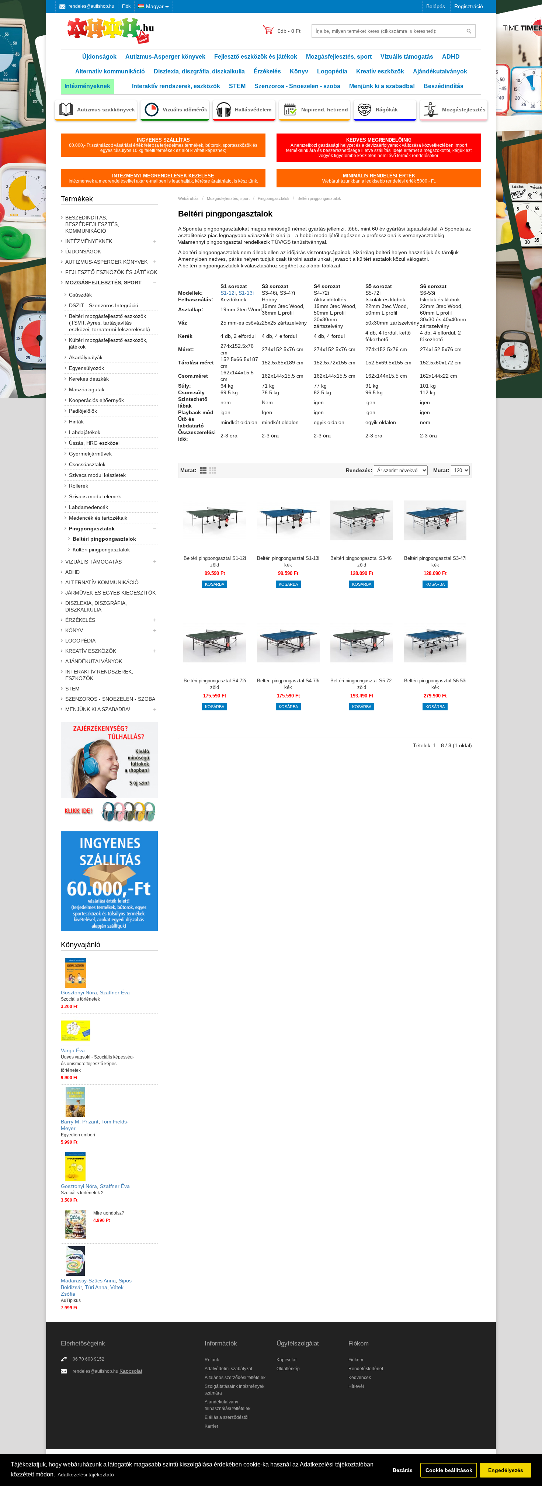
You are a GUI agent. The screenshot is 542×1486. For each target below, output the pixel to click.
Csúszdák (80, 295)
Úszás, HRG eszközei (94, 443)
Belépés (435, 6)
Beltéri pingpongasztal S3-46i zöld (361, 561)
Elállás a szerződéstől (227, 1417)
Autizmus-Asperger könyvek (165, 56)
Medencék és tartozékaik (98, 518)
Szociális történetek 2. (83, 1192)
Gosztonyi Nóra (79, 992)
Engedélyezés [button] (505, 1470)
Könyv (299, 71)
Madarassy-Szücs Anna (88, 1281)
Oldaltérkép (288, 1368)
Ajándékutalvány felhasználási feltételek (227, 1405)
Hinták (76, 422)
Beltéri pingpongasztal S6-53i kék (435, 684)
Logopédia (332, 71)
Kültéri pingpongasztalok (101, 550)
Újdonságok (99, 56)
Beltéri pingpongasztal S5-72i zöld (361, 684)
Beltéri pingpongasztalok (104, 539)
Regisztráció (468, 6)
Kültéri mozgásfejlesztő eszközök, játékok (108, 343)
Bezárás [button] (403, 1470)
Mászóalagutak (86, 389)
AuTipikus (71, 1300)
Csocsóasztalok (87, 464)
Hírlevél (356, 1386)
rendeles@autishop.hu (91, 6)
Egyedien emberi (78, 1134)
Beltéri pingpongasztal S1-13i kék (288, 561)
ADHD (451, 56)
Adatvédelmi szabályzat (228, 1368)
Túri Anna (96, 1287)
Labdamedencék (88, 507)
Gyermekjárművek (90, 454)
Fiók (126, 6)
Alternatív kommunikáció (110, 71)
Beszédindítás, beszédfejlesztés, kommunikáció (92, 224)
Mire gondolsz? (108, 1213)
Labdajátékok (84, 432)
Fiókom (355, 1359)
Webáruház (188, 198)
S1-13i (246, 293)
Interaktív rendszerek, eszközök (176, 86)
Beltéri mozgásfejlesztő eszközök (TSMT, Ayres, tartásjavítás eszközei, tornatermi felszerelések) (109, 322)
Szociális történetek (80, 999)
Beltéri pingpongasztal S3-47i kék (435, 561)
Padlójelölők (83, 411)
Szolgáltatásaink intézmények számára (234, 1390)
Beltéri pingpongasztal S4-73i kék (288, 684)
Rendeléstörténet (365, 1368)
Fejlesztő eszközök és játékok (255, 56)
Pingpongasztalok (92, 528)
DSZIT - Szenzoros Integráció (103, 305)
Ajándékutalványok (440, 71)
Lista (203, 470)
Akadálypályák (86, 357)
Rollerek (78, 486)
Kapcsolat (130, 1371)
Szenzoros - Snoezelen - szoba (297, 86)
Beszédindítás (443, 86)
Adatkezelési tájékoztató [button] (86, 1475)
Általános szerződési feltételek (235, 1377)
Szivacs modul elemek (95, 496)
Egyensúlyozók (86, 368)
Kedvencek (359, 1377)
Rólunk (212, 1359)
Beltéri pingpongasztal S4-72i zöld (215, 684)
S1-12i (228, 293)
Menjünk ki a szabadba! (382, 86)
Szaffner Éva (115, 992)
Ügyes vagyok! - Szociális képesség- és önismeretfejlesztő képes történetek (97, 1063)
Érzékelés (267, 71)
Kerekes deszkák (89, 379)
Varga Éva (73, 1050)
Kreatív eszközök (380, 71)
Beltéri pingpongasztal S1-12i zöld (215, 561)
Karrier (211, 1426)
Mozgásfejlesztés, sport (339, 56)
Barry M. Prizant (79, 1122)
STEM (237, 86)
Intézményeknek (87, 86)
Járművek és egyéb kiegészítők (110, 593)
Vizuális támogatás (407, 56)
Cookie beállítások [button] (448, 1470)
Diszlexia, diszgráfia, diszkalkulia (199, 71)
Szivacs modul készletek (97, 475)
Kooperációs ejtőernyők (96, 400)
